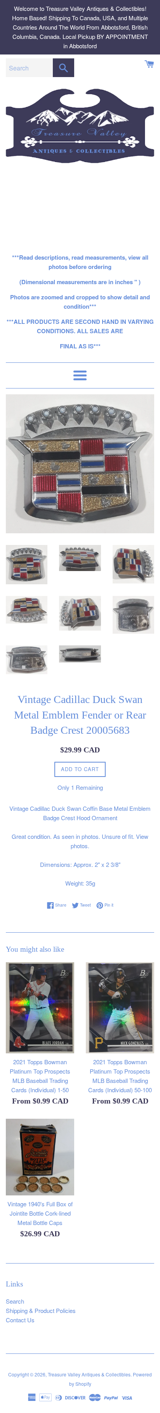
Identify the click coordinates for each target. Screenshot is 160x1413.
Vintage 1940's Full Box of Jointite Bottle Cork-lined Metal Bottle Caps (40, 1213)
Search (15, 1301)
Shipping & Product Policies (41, 1310)
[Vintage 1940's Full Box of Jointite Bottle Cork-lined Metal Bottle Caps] (40, 1157)
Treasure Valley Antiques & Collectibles (89, 1374)
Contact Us (20, 1320)
